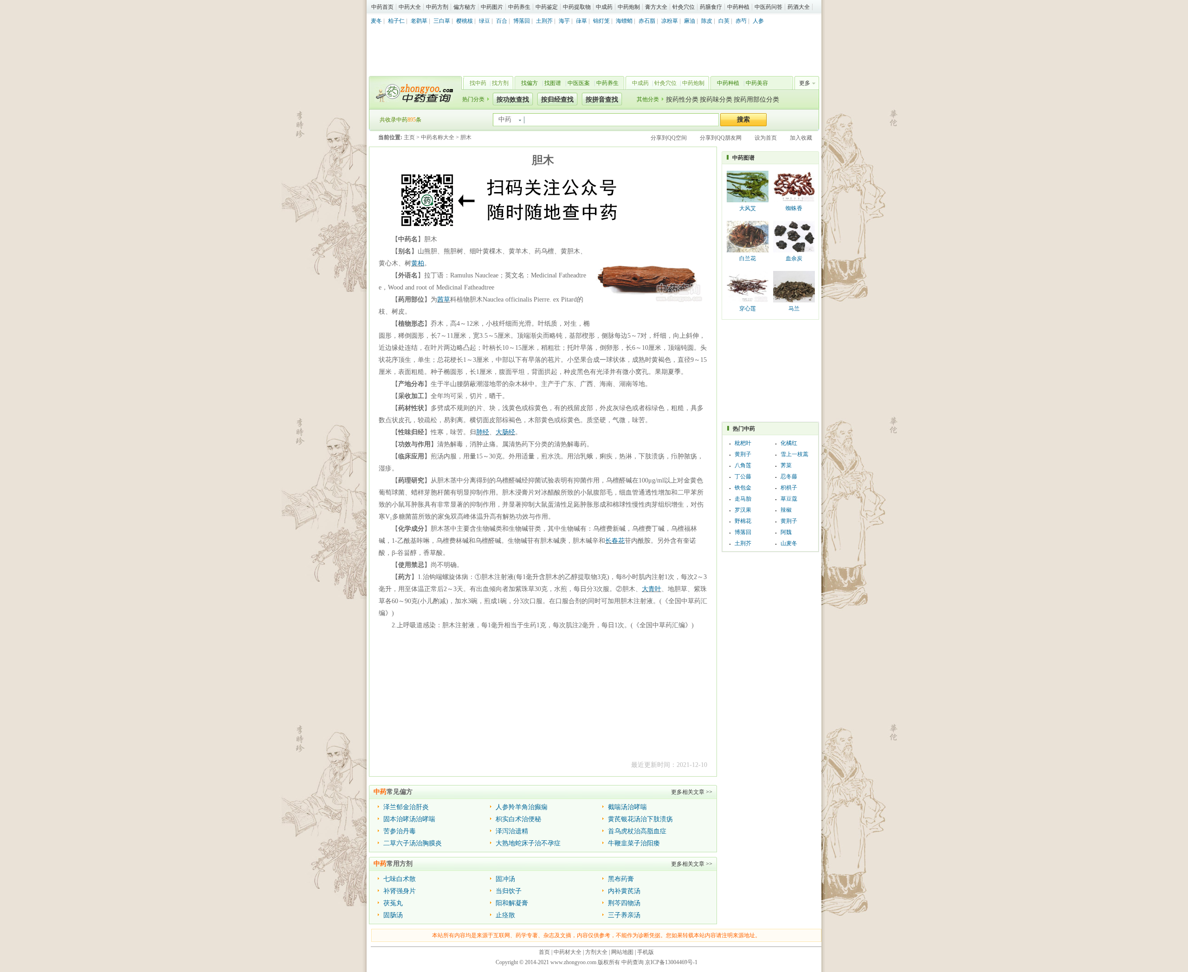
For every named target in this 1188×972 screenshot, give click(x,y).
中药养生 (519, 7)
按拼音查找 (602, 99)
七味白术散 (399, 878)
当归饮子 (509, 891)
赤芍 (741, 21)
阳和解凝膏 (512, 903)
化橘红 (789, 443)
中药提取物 (577, 7)
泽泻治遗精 (512, 831)
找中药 (478, 83)
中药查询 (413, 93)
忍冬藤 (789, 476)
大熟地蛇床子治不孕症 (528, 843)
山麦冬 (789, 543)
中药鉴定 (547, 7)
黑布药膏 (621, 878)
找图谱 (552, 83)
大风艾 (747, 208)
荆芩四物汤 (624, 903)
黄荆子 (743, 454)
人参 (758, 21)
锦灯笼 (601, 21)
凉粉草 (669, 21)
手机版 (645, 952)
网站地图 (622, 952)
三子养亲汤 (624, 915)
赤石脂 (647, 21)
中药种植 (738, 7)
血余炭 (794, 258)
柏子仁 (396, 21)
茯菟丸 (393, 903)
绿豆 (484, 21)
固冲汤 (505, 878)
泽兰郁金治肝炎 (406, 807)
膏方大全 (656, 7)
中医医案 (579, 83)
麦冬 (376, 21)
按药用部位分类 (756, 99)
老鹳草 (419, 21)
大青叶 (651, 589)
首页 (544, 952)
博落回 (521, 21)
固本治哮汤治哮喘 (409, 819)
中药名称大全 (437, 137)
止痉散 (505, 915)
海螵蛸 (624, 21)
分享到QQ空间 (669, 138)
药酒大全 (799, 7)
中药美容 (757, 83)
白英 (724, 21)
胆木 (465, 137)
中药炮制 (629, 7)
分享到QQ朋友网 (721, 138)
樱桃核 (464, 21)
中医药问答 (768, 7)
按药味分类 (716, 99)
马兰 (794, 308)
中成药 (604, 7)
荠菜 (786, 465)
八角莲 (743, 465)
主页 (409, 137)
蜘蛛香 (794, 208)
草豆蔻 (789, 499)
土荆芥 (544, 21)
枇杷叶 (743, 443)
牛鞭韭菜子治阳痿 (634, 843)
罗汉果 (743, 510)
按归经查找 (557, 99)
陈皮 (706, 21)
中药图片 (492, 7)
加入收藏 (801, 138)
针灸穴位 (683, 7)
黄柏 (417, 263)
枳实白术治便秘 (518, 819)
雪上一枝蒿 (794, 454)
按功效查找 (513, 99)
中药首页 (382, 7)
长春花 (615, 540)
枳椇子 (789, 487)
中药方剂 (437, 7)
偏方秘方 (464, 7)
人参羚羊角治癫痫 (522, 807)
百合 (501, 21)
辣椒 (786, 510)
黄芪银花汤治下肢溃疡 (640, 819)
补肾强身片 (399, 891)
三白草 (441, 21)
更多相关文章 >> (691, 792)
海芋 (564, 21)
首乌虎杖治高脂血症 (637, 831)
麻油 (689, 21)
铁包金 (743, 487)
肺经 (482, 432)
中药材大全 (567, 952)
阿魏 (786, 532)
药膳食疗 (711, 7)
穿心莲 (747, 308)
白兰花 (747, 258)
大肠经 (505, 432)
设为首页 (766, 138)
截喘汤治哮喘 (627, 807)
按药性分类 (682, 99)
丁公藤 (743, 476)
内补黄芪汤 (624, 891)
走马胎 (743, 499)
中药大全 (410, 7)
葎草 (581, 21)
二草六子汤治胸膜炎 (412, 843)
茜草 (443, 299)
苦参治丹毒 (399, 831)
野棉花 (743, 521)
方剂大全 (596, 952)
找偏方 (529, 83)
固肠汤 (393, 915)
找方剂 (500, 83)
